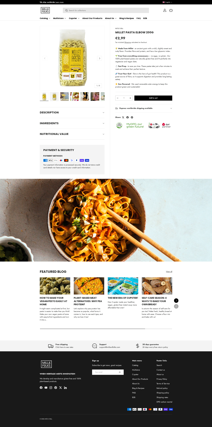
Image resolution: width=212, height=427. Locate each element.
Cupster (73, 18)
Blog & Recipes (126, 18)
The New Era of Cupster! (123, 297)
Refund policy (162, 388)
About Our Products (92, 18)
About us (160, 374)
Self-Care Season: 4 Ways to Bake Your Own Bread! (154, 301)
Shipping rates (162, 397)
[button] (167, 2)
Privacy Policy (162, 379)
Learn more (59, 2)
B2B (145, 18)
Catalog (44, 18)
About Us (109, 18)
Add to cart (153, 98)
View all (169, 271)
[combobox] (106, 10)
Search (159, 365)
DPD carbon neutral (164, 402)
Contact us (161, 370)
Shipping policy (163, 392)
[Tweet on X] (123, 117)
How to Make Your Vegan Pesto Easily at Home (53, 301)
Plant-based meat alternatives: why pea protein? (88, 301)
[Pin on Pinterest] (132, 117)
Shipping (127, 42)
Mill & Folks (119, 28)
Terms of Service (163, 383)
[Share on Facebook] (127, 117)
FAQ (139, 18)
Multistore (58, 18)
